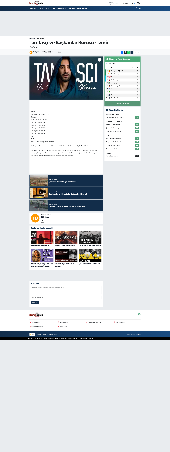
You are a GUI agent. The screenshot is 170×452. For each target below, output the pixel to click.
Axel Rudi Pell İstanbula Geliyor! (65, 245)
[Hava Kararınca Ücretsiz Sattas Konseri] (90, 255)
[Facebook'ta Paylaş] (122, 52)
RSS (33, 334)
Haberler (32, 38)
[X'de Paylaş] (125, 52)
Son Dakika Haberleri (37, 326)
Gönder (34, 302)
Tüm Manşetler (120, 322)
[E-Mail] (42, 221)
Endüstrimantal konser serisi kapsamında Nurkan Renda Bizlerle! (64, 265)
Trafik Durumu (64, 322)
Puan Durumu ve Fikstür (94, 322)
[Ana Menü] (139, 9)
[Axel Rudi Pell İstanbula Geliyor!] (66, 237)
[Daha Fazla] (132, 52)
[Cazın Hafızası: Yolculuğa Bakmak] (90, 237)
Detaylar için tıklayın (122, 103)
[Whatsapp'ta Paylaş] (128, 52)
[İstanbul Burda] (36, 3)
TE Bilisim (45, 217)
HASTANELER (70, 8)
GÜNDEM (32, 8)
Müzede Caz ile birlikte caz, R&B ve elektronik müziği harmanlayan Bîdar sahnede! (42, 265)
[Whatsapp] (139, 314)
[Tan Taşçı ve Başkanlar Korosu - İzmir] (66, 78)
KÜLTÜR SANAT (50, 8)
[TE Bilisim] (35, 218)
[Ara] (137, 9)
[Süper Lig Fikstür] (138, 110)
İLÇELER (40, 8)
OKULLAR (60, 8)
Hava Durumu (35, 322)
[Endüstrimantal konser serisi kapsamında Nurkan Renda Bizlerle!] (66, 255)
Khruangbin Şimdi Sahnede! (40, 245)
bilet (32, 136)
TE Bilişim (138, 334)
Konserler (40, 38)
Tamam (90, 338)
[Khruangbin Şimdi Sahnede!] (42, 237)
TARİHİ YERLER (81, 8)
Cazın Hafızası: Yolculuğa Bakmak (90, 245)
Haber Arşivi (63, 326)
